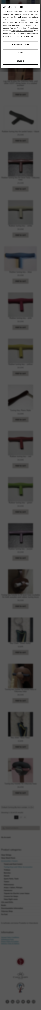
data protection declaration (22, 31)
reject (17, 36)
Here (22, 20)
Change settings (20, 44)
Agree (30, 22)
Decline (20, 61)
